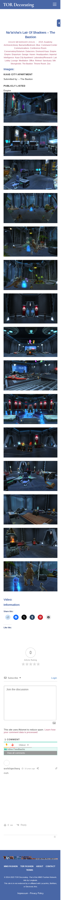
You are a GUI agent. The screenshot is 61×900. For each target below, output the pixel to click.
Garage (25, 54)
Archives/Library (11, 45)
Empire (53, 51)
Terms (29, 870)
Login (54, 678)
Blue (38, 45)
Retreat (38, 60)
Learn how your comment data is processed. (29, 730)
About (39, 866)
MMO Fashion (11, 866)
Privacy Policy (37, 893)
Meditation (23, 60)
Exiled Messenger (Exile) (21, 42)
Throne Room (40, 64)
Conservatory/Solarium (14, 51)
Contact (50, 866)
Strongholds (16, 64)
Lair (55, 57)
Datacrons (30, 51)
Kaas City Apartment (24, 57)
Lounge (14, 60)
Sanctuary (47, 60)
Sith (54, 60)
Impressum (22, 893)
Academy (48, 42)
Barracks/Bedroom (27, 45)
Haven (32, 54)
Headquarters (42, 54)
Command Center (49, 45)
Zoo (48, 64)
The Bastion (27, 64)
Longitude (33, 880)
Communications (21, 48)
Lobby (7, 60)
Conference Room (38, 48)
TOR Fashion (27, 866)
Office (31, 60)
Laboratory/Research (43, 57)
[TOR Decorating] (30, 859)
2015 (41, 42)
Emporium (16, 54)
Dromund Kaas (42, 51)
